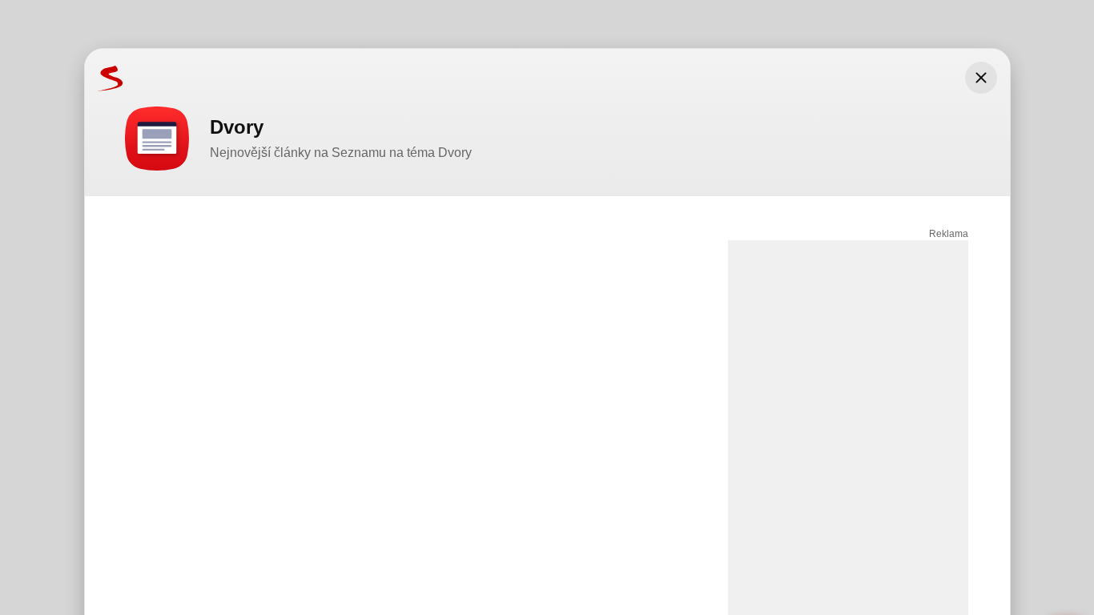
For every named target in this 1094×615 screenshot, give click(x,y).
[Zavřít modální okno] (981, 78)
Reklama (948, 233)
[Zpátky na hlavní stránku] (104, 78)
